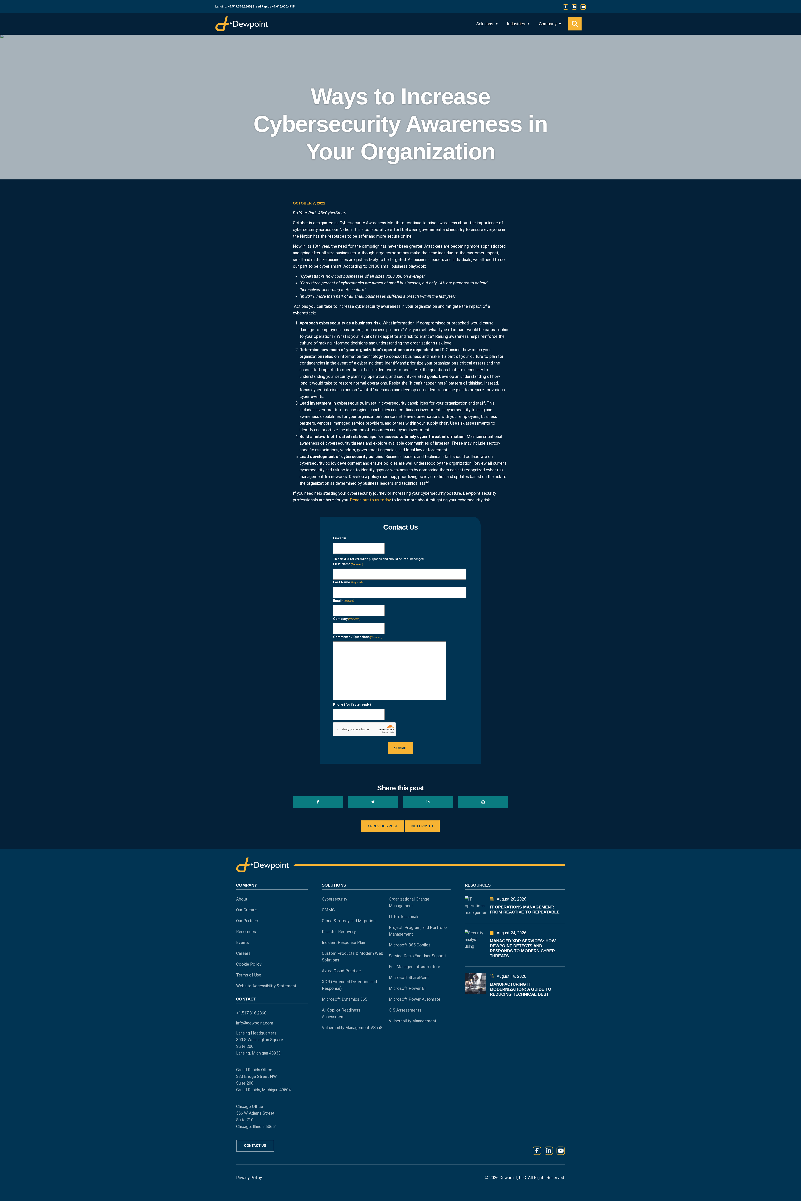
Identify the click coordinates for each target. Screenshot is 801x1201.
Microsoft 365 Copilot (409, 944)
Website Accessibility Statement (266, 985)
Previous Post (383, 826)
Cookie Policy (248, 964)
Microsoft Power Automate (414, 999)
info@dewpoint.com (254, 1023)
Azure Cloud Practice (341, 970)
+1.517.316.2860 (239, 6)
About (241, 899)
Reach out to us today (370, 499)
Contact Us (255, 1145)
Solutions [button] (484, 23)
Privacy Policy (249, 1177)
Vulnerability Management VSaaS (352, 1027)
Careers (243, 953)
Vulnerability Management (412, 1020)
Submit (400, 748)
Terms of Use (248, 975)
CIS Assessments (405, 1010)
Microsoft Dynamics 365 (344, 999)
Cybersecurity (334, 899)
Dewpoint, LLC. (513, 1177)
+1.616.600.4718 (283, 6)
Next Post (421, 826)
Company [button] (548, 23)
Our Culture (246, 909)
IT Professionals (404, 916)
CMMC (328, 909)
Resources (246, 931)
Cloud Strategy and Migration (348, 920)
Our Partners (247, 920)
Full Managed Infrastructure (414, 966)
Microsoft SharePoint (409, 977)
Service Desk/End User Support (418, 955)
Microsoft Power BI (407, 988)
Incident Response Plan (343, 942)
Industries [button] (516, 23)
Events (242, 942)
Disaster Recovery (339, 931)
